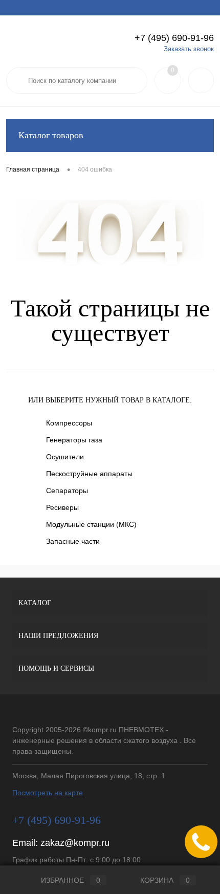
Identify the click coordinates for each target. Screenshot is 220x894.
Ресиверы (62, 507)
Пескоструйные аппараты (89, 474)
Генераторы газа (74, 440)
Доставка (80, 7)
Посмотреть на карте (47, 793)
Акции (46, 7)
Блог (173, 7)
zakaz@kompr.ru (74, 843)
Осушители (65, 457)
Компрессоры (69, 423)
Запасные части (73, 541)
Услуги (15, 7)
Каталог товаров (50, 135)
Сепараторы (67, 490)
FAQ (112, 7)
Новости (142, 7)
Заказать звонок (189, 49)
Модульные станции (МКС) (91, 524)
